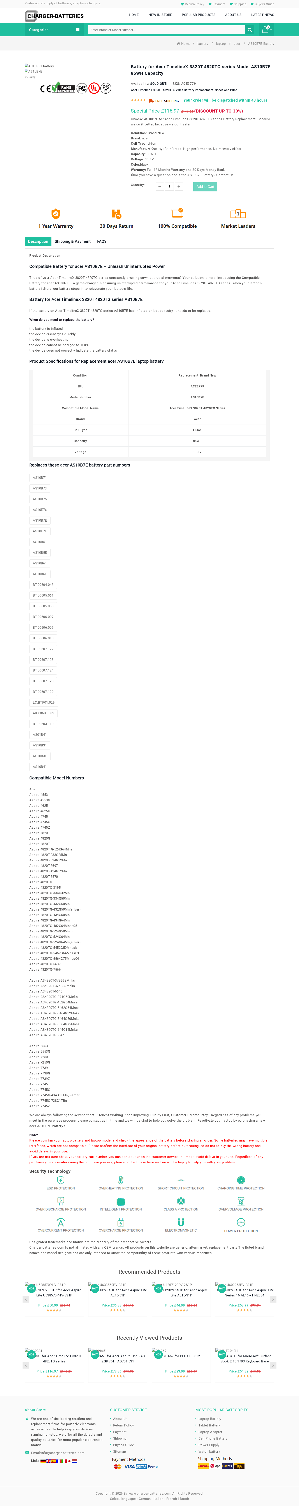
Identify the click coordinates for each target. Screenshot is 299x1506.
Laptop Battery (210, 1419)
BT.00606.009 (43, 628)
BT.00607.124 (43, 670)
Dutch (184, 1499)
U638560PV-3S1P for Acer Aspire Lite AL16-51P (118, 1292)
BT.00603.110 (43, 724)
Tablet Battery (209, 1425)
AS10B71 (40, 478)
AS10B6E (40, 574)
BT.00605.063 (43, 606)
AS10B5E (40, 553)
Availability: (140, 84)
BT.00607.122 (43, 649)
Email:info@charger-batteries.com (57, 1453)
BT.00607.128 (43, 681)
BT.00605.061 (43, 595)
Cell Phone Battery (213, 1438)
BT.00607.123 (43, 660)
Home (186, 44)
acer (237, 44)
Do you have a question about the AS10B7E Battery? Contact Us (184, 175)
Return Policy (194, 4)
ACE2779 (188, 84)
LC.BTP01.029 (44, 702)
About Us (120, 1419)
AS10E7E (40, 531)
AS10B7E (40, 520)
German (145, 1499)
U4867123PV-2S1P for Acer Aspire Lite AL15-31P (181, 1292)
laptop (221, 44)
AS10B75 (40, 499)
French (171, 1499)
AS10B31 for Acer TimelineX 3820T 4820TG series (54, 1358)
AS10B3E (40, 756)
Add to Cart (205, 187)
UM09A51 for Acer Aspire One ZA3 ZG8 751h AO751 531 (118, 1358)
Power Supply (209, 1445)
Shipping (240, 4)
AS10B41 (40, 767)
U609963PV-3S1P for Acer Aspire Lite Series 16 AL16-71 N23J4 (245, 1292)
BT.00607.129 (43, 692)
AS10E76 (40, 510)
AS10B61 (40, 563)
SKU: (176, 84)
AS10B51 (40, 542)
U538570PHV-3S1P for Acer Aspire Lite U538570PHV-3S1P (54, 1292)
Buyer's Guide (264, 4)
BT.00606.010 (43, 638)
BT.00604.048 (43, 585)
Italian (159, 1499)
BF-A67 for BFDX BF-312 (181, 1356)
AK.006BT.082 (43, 713)
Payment (219, 4)
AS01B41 (40, 735)
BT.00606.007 (43, 617)
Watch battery (209, 1452)
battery (203, 44)
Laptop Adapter (210, 1432)
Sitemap (119, 1452)
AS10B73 (40, 488)
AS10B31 (40, 745)
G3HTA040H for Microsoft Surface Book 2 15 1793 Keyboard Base (245, 1358)
